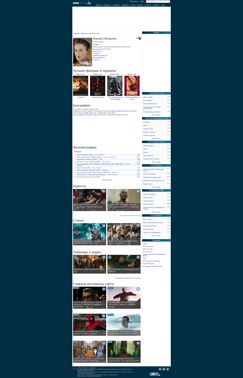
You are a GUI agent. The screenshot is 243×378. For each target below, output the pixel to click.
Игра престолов (148, 229)
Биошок (145, 152)
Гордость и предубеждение (151, 232)
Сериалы (148, 5)
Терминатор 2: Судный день (152, 177)
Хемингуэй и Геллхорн (129, 111)
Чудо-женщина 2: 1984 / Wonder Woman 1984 (91, 172)
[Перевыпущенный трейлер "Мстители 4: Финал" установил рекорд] (124, 298)
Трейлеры (116, 5)
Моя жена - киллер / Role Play (86, 161)
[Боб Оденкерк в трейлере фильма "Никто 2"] (124, 264)
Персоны (156, 5)
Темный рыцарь (148, 201)
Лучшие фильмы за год (156, 93)
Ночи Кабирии (147, 100)
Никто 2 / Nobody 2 (82, 155)
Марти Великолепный (150, 103)
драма (101, 47)
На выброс (146, 122)
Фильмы (140, 5)
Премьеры (107, 5)
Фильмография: (99, 57)
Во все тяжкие (147, 219)
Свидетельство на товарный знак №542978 (89, 376)
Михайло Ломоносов (149, 226)
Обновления (92, 368)
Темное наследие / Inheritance (86, 170)
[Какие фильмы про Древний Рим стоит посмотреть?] (124, 234)
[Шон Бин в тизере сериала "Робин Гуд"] (89, 264)
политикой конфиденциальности (112, 372)
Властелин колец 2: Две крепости (153, 180)
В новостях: (98, 51)
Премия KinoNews (148, 263)
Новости (99, 5)
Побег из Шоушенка (149, 174)
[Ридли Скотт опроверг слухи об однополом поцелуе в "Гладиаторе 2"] (124, 200)
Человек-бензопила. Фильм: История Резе (152, 107)
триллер (111, 47)
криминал (118, 47)
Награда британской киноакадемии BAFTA (154, 254)
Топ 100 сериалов (156, 215)
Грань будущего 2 (148, 145)
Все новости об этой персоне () (130, 215)
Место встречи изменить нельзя (153, 222)
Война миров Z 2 (148, 155)
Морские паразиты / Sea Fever (86, 177)
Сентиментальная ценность (152, 112)
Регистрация (134, 1)
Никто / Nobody (81, 168)
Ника (144, 258)
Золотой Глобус (148, 249)
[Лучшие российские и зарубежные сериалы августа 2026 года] (89, 352)
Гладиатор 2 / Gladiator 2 (84, 159)
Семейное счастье (149, 135)
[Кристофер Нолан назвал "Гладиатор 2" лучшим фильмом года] (89, 200)
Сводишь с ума (148, 128)
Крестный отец (148, 197)
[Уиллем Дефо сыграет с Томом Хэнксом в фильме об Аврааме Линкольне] (89, 298)
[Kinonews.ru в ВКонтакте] (164, 369)
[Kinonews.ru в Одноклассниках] (168, 369)
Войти (142, 1)
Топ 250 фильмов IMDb (156, 190)
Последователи (112, 115)
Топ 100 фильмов (156, 165)
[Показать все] (107, 180)
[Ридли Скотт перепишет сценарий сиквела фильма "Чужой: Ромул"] (124, 325)
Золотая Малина (148, 246)
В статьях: (97, 53)
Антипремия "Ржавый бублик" (152, 266)
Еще (162, 5)
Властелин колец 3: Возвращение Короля (153, 169)
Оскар (145, 243)
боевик (105, 47)
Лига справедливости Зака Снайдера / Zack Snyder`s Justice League (98, 164)
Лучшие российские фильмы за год (156, 118)
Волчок (145, 125)
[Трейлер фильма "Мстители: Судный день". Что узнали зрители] (124, 352)
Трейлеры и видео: (100, 55)
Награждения (156, 240)
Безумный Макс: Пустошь (151, 159)
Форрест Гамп (147, 184)
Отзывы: (96, 59)
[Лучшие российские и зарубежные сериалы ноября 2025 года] (89, 234)
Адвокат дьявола (98, 97)
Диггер (145, 149)
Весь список (156, 115)
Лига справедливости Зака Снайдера (115, 98)
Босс (105, 113)
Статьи (132, 5)
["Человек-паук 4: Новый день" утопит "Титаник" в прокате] (89, 325)
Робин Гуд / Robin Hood (84, 157)
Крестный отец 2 (148, 204)
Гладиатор (81, 97)
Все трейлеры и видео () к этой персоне (128, 278)
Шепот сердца (147, 97)
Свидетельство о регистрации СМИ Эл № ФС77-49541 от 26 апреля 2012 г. (97, 375)
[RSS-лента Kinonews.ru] (160, 369)
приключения (126, 47)
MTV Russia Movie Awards (151, 261)
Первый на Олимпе (149, 132)
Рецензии (125, 5)
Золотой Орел (147, 251)
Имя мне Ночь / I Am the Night (86, 174)
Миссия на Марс (83, 113)
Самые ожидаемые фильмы (156, 141)
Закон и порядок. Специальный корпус (85, 115)
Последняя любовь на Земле (132, 98)
